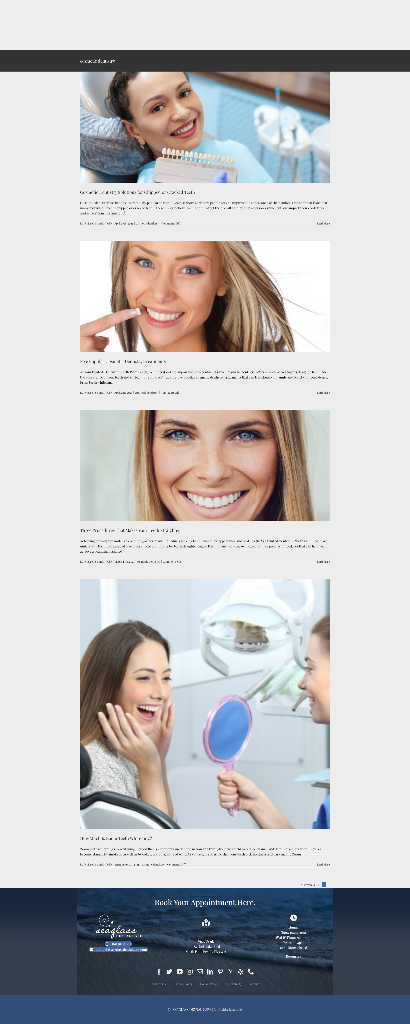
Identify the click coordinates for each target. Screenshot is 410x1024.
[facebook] (159, 972)
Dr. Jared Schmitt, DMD (98, 223)
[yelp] (241, 972)
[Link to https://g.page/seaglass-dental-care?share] (293, 917)
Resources (293, 956)
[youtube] (180, 972)
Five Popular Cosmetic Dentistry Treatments (123, 361)
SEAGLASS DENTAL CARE (191, 1009)
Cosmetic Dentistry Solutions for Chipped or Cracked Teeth (137, 192)
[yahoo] (231, 972)
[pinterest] (220, 972)
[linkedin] (210, 972)
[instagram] (190, 972)
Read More (323, 223)
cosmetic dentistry (147, 223)
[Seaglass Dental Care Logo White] (118, 915)
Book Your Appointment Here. (205, 902)
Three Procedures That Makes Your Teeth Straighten (130, 530)
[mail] (200, 972)
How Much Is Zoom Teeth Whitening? (116, 838)
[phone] (251, 972)
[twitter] (169, 972)
